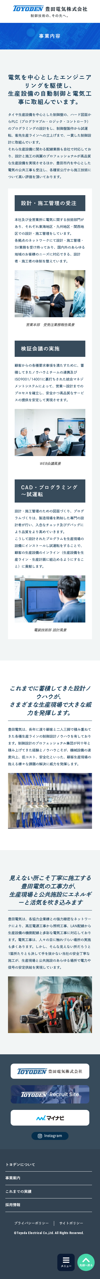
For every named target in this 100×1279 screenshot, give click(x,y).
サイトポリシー (71, 1223)
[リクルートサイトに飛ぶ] (50, 1071)
